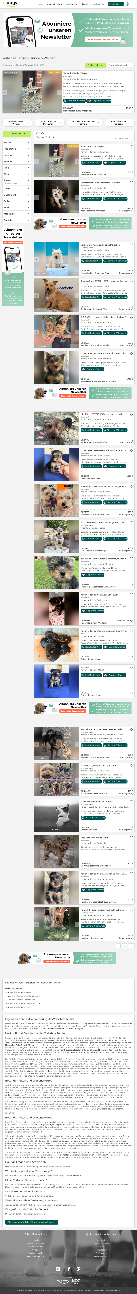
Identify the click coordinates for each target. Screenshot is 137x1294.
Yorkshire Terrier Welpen (75, 73)
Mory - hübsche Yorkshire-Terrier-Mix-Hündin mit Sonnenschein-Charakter (104, 729)
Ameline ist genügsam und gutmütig (98, 765)
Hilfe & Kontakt (102, 1243)
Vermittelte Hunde (35, 1256)
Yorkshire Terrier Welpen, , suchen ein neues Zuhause (104, 874)
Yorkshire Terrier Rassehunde (21, 1000)
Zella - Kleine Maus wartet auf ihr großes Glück (102, 522)
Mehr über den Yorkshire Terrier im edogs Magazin (31, 1222)
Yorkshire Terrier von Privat (20, 1007)
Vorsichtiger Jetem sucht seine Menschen (100, 245)
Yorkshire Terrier (45, 137)
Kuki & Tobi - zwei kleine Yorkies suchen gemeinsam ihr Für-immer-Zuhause (104, 486)
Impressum (101, 1250)
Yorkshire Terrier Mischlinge (51, 122)
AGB (102, 1246)
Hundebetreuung (36, 1243)
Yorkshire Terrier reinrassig (121, 122)
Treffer (19, 134)
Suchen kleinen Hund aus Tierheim (97, 801)
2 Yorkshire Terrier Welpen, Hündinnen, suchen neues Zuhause (104, 558)
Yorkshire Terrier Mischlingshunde (24, 996)
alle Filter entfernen (124, 138)
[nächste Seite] (131, 945)
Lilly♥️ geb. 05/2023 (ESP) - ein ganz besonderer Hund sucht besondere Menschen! (104, 414)
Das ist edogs (102, 1240)
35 (13, 133)
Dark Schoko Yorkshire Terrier (95, 837)
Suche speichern (95, 65)
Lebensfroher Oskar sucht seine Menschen (100, 182)
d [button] (59, 92)
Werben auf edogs (101, 1256)
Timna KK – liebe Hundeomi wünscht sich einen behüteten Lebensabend (104, 910)
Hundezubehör (36, 1246)
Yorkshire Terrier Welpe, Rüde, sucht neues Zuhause (104, 353)
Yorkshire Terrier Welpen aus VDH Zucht (99, 595)
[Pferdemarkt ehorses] (63, 1281)
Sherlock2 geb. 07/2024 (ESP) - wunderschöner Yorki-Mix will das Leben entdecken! (104, 281)
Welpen (35, 1250)
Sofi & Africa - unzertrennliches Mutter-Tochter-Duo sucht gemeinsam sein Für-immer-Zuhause (104, 317)
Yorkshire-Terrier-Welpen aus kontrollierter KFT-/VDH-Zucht (104, 450)
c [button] (4, 92)
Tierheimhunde (36, 1253)
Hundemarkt (8, 65)
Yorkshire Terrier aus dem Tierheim (85, 122)
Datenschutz (102, 1253)
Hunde (19, 65)
